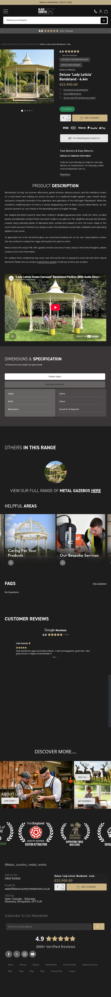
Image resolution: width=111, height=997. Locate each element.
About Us (43, 2)
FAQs (10, 971)
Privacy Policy (56, 971)
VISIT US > (82, 777)
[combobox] (55, 20)
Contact (72, 971)
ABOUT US (10, 794)
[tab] (55, 384)
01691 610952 (13, 878)
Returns (36, 965)
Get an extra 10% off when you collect (79, 98)
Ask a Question (99, 584)
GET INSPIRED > (85, 801)
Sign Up (99, 926)
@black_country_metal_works (25, 864)
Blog (32, 971)
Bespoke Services (90, 965)
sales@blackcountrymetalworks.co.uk (27, 889)
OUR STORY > (10, 801)
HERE (96, 490)
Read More (65, 174)
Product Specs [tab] (55, 376)
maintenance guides (46, 262)
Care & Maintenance (72, 94)
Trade (69, 2)
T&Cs (42, 971)
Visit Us (63, 2)
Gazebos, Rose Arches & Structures (14, 44)
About (10, 965)
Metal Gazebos (33, 44)
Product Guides (69, 965)
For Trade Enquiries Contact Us (86, 138)
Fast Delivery (53, 2)
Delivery (22, 965)
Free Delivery (67, 109)
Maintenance (51, 965)
